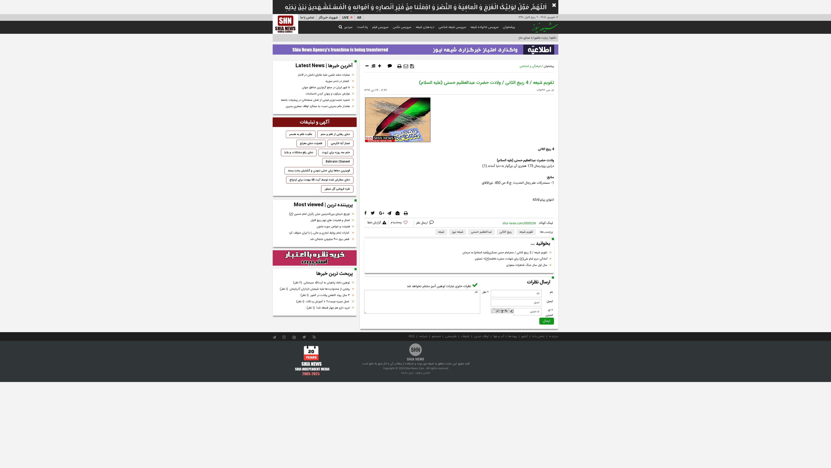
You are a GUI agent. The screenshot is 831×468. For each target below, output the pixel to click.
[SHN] (285, 24)
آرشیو (524, 336)
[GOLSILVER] (315, 258)
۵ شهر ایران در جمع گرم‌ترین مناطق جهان (326, 87)
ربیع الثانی (505, 232)
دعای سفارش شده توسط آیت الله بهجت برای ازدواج (320, 179)
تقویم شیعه (526, 232)
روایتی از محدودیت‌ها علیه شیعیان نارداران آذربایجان (315, 289)
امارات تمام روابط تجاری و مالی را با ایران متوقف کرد (319, 233)
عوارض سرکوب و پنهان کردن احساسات (328, 93)
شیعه (441, 232)
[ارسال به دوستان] (406, 66)
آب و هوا (498, 336)
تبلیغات (465, 336)
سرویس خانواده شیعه (484, 27)
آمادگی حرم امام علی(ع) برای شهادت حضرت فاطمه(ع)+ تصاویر (511, 259)
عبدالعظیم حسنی (481, 232)
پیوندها (512, 336)
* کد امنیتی (549, 313)
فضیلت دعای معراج (311, 143)
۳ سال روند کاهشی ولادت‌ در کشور (325, 295)
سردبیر (348, 27)
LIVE (345, 18)
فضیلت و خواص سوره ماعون (333, 226)
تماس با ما (307, 17)
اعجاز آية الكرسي (340, 143)
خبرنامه (423, 336)
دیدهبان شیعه (425, 27)
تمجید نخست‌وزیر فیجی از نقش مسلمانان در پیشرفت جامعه (315, 100)
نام (551, 292)
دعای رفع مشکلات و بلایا (298, 152)
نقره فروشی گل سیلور (337, 189)
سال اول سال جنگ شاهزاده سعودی (526, 265)
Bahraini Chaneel (338, 161)
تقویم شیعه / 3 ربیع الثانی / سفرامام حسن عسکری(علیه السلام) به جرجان (504, 252)
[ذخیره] (412, 66)
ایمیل (550, 301)
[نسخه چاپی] (399, 66)
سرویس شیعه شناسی (452, 27)
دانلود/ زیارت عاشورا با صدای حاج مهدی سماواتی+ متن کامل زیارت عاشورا (513, 38)
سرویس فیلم (380, 27)
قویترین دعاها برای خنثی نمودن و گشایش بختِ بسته (319, 170)
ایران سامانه (407, 373)
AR (359, 18)
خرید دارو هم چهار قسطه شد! (328, 308)
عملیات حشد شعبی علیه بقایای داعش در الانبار (324, 75)
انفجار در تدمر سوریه (337, 81)
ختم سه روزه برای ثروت (336, 152)
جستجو (436, 336)
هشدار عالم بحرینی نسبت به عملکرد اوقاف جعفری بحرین (318, 106)
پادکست (362, 27)
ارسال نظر (422, 223)
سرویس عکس (402, 27)
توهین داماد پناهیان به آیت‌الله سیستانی (321, 282)
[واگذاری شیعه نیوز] (415, 48)
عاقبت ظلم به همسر (300, 134)
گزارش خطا (374, 222)
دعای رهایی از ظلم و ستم (335, 134)
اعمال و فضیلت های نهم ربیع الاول (330, 220)
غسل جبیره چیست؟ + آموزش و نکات (323, 301)
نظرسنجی (451, 336)
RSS (412, 336)
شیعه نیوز (457, 232)
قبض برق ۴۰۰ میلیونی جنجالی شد (330, 239)
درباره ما (553, 336)
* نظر (485, 292)
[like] (401, 223)
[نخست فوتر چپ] (312, 360)
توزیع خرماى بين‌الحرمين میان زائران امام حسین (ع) (319, 214)
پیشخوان (509, 27)
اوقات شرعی (481, 336)
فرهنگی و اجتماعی (530, 66)
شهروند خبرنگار (328, 17)
